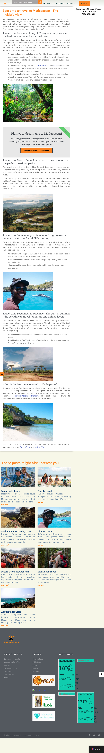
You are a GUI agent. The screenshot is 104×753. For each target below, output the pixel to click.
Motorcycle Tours (10, 491)
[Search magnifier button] (40, 2)
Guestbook (60, 3)
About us (71, 3)
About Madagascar (11, 611)
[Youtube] (94, 735)
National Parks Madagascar (16, 531)
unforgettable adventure (27, 396)
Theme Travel (45, 531)
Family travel (45, 491)
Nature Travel (41, 447)
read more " (5, 505)
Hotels (50, 3)
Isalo (55, 65)
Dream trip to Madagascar (15, 571)
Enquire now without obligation (36, 150)
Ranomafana (43, 65)
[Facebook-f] (89, 735)
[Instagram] (99, 735)
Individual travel (47, 571)
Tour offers (25, 447)
